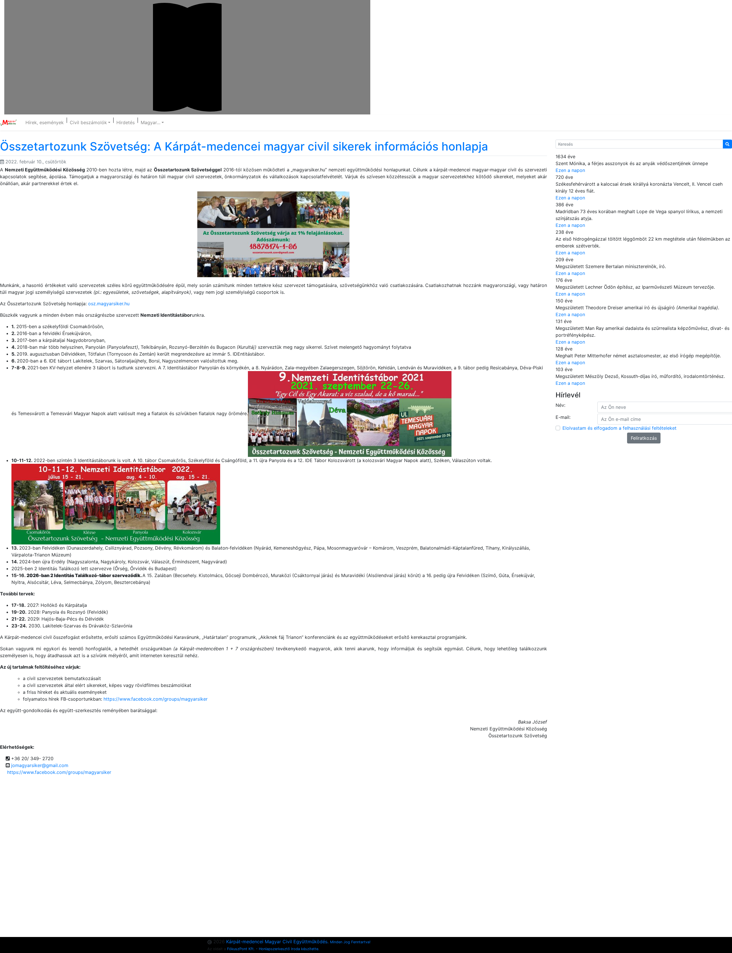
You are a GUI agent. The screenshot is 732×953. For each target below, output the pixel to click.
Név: (560, 405)
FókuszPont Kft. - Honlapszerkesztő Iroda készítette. (273, 949)
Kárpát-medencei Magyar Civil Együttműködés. (298, 941)
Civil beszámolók (88, 122)
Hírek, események (44, 122)
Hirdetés (125, 122)
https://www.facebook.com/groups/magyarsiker (156, 699)
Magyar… (150, 122)
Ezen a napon (570, 170)
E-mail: (563, 417)
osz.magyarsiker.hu (109, 303)
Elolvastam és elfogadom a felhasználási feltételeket (619, 428)
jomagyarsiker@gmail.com (39, 765)
